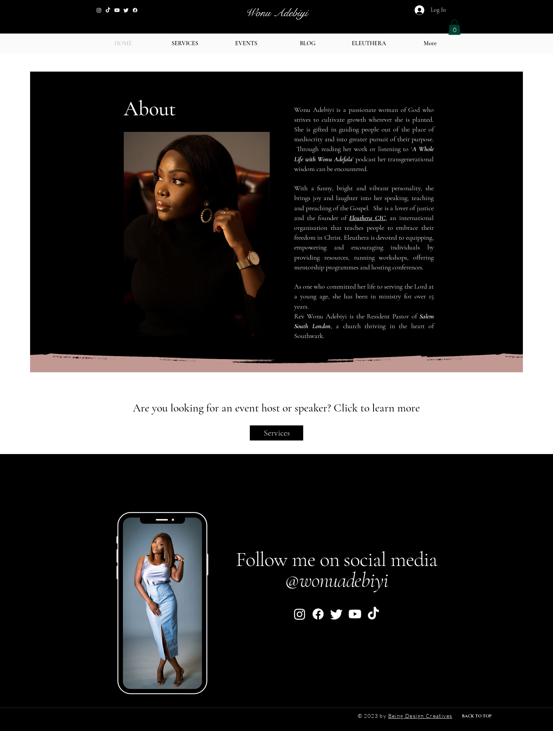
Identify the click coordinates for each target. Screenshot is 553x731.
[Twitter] (126, 10)
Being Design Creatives (420, 716)
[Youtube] (117, 10)
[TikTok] (108, 10)
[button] (454, 27)
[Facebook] (135, 10)
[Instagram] (99, 10)
